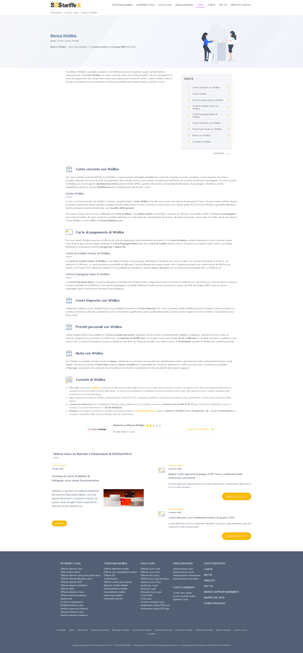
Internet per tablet (113, 595)
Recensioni (82, 630)
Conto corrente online (184, 596)
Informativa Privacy (163, 630)
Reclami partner (223, 630)
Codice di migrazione (72, 601)
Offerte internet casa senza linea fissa (80, 575)
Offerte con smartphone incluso (120, 572)
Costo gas (146, 598)
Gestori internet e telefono (74, 615)
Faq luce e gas (148, 588)
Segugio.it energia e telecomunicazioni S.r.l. (92, 645)
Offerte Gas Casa (150, 575)
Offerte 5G (109, 575)
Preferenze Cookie (204, 630)
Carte (208, 569)
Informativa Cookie (184, 630)
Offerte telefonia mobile (116, 568)
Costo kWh (146, 595)
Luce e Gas (148, 563)
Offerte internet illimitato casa (76, 578)
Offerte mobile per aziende (118, 582)
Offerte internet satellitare (74, 585)
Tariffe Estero (111, 578)
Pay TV (208, 586)
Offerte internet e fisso (72, 592)
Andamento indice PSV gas (155, 608)
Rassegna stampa (120, 630)
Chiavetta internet (113, 598)
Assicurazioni (183, 563)
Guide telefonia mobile (115, 588)
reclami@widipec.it (145, 410)
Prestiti (209, 580)
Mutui (208, 574)
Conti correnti (184, 587)
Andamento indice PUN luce (155, 605)
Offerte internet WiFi (71, 582)
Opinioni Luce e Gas (151, 582)
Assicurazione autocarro (186, 578)
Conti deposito (215, 563)
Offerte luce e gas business (155, 578)
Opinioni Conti (180, 599)
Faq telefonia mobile (114, 592)
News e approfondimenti (221, 591)
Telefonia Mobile (115, 563)
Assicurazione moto (183, 572)
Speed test (66, 598)
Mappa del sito (214, 597)
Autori (71, 630)
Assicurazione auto (183, 568)
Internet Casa (71, 563)
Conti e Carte (72, 12)
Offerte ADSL (67, 588)
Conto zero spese (182, 592)
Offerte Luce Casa (150, 572)
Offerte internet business (73, 595)
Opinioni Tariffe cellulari (116, 585)
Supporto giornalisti (100, 630)
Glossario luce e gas (151, 592)
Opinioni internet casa (72, 611)
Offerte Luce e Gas (150, 568)
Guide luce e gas (149, 585)
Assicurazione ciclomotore (187, 575)
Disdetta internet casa (72, 605)
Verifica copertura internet (74, 608)
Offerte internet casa (71, 568)
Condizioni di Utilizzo (142, 630)
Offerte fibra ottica (70, 572)
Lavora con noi (240, 630)
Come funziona (214, 603)
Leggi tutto (59, 523)
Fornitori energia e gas (152, 601)
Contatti (151, 634)
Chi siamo (61, 630)
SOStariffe (55, 12)
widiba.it (95, 387)
